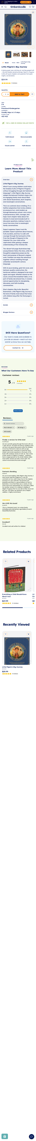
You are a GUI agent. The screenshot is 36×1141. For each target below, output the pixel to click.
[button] (3, 94)
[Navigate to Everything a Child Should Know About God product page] (17, 576)
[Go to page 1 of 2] (12, 607)
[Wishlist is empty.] (30, 6)
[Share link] (33, 12)
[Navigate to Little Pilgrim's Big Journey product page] (17, 648)
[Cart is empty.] (33, 6)
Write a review (18, 410)
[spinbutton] (6, 94)
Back (7, 63)
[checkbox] (7, 431)
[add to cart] (28, 561)
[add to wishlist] (32, 94)
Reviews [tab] (7, 418)
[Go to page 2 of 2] (29, 607)
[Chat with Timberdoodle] (31, 1136)
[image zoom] (18, 29)
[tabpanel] (18, 476)
